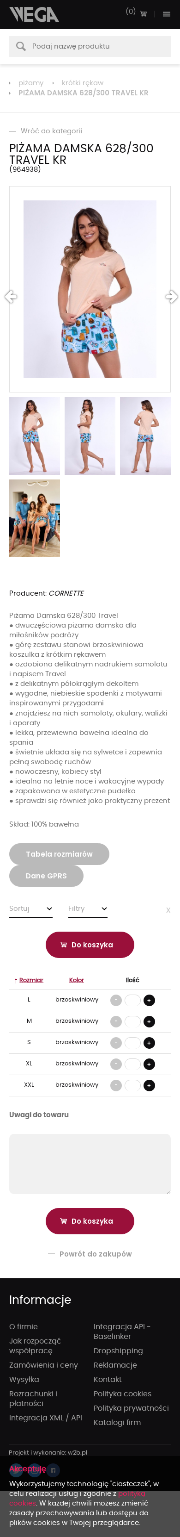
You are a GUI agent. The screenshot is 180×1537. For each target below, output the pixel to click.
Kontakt (108, 1379)
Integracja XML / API (45, 1418)
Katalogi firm (117, 1422)
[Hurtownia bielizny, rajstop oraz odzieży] (34, 14)
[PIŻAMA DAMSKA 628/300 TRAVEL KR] (90, 289)
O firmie (23, 1327)
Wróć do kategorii (52, 131)
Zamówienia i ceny (43, 1365)
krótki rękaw (82, 83)
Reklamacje (115, 1365)
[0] (143, 14)
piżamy (30, 83)
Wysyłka (24, 1379)
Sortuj (19, 908)
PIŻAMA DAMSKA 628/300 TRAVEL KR (83, 93)
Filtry (76, 908)
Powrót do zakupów (96, 1254)
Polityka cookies (122, 1394)
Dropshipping (118, 1351)
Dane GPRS (46, 876)
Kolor (76, 980)
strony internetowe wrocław (48, 1453)
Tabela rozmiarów (59, 854)
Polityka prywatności (131, 1408)
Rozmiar (31, 980)
